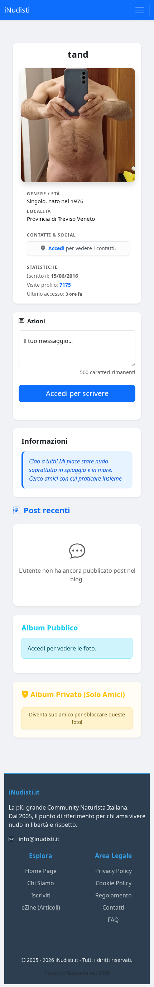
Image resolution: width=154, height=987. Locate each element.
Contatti (113, 907)
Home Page (41, 871)
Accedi (56, 248)
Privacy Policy (113, 871)
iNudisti (17, 10)
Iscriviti (40, 895)
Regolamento (113, 895)
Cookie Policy (113, 883)
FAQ (113, 920)
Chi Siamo (40, 883)
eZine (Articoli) (40, 907)
